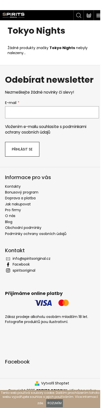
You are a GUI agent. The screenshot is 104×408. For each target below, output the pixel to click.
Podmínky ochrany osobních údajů (35, 233)
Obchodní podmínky (23, 227)
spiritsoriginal (24, 270)
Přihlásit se (22, 149)
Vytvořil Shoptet (55, 383)
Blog (8, 221)
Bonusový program (21, 192)
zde (40, 403)
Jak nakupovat (18, 204)
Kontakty (13, 186)
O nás (10, 215)
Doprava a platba (20, 198)
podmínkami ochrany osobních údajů (45, 129)
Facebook (21, 264)
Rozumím (54, 403)
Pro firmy (13, 209)
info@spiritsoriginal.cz (31, 258)
